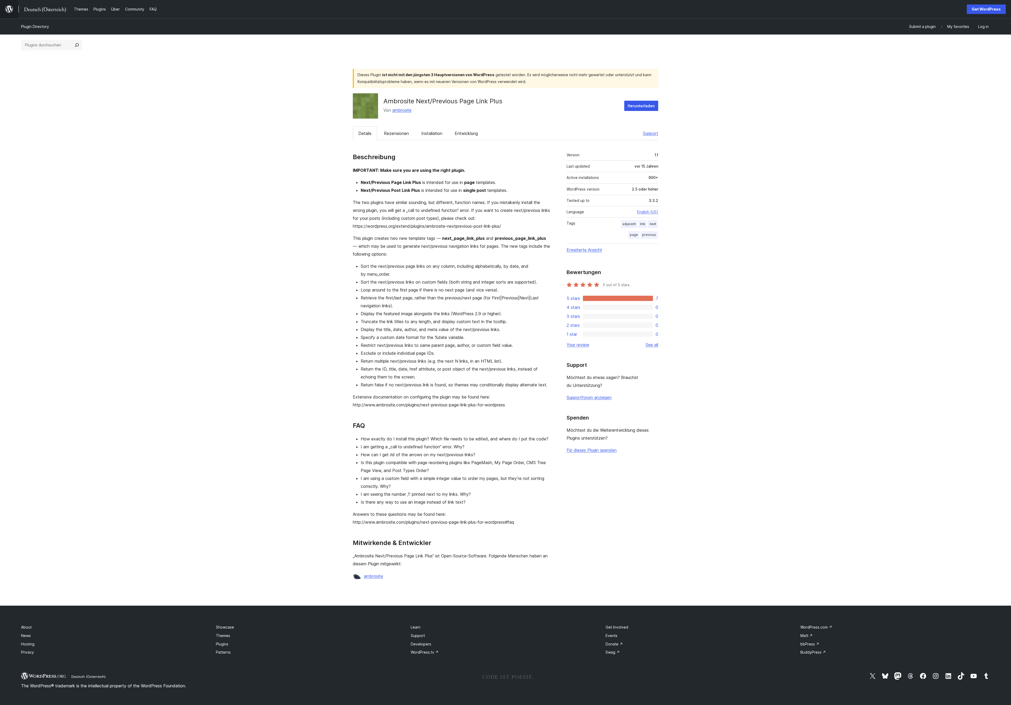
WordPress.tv (425, 652)
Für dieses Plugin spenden (592, 450)
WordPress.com (816, 627)
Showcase (225, 627)
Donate (614, 644)
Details (364, 133)
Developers (421, 644)
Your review (578, 344)
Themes (223, 635)
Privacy (27, 652)
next (653, 224)
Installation (431, 133)
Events (611, 635)
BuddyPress (813, 652)
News (26, 635)
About (26, 627)
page (634, 235)
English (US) (647, 212)
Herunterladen (641, 106)
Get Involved (617, 627)
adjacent (629, 224)
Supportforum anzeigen (589, 397)
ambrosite (402, 110)
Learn (415, 627)
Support (650, 133)
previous (649, 235)
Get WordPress (986, 9)
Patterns (223, 652)
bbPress (809, 644)
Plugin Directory (35, 26)
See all (652, 344)
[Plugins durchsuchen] (77, 45)
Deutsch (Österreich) (88, 676)
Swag (613, 652)
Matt (806, 635)
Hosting (27, 644)
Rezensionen (396, 133)
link (642, 224)
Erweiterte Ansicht (584, 249)
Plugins (222, 644)
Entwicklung (466, 133)
